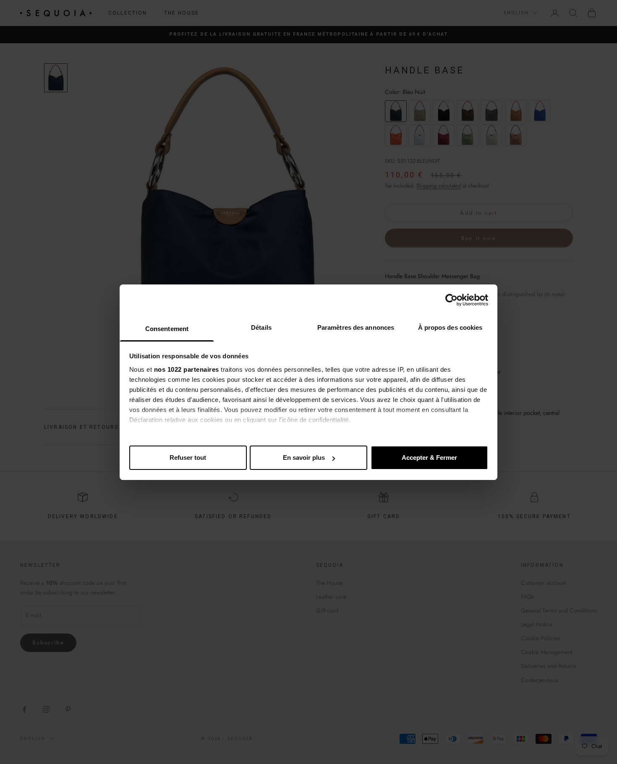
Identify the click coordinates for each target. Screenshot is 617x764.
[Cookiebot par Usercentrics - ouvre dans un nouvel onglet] (451, 300)
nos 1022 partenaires (186, 369)
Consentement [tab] (166, 328)
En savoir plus (304, 457)
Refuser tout (188, 457)
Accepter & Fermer (429, 457)
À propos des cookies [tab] (450, 327)
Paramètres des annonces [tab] (355, 327)
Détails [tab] (261, 327)
